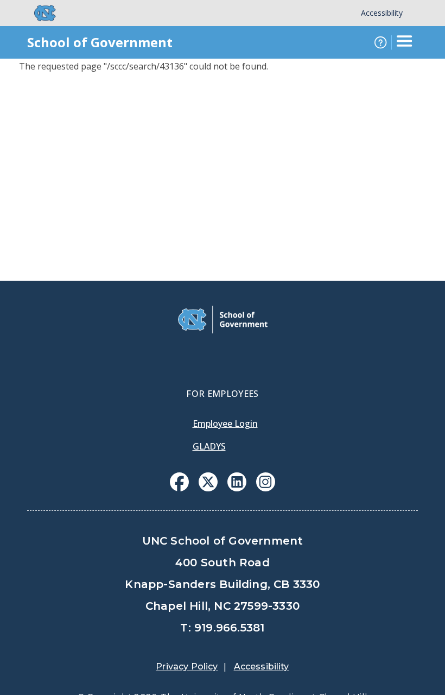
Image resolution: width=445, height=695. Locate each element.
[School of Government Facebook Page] (179, 488)
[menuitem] (179, 481)
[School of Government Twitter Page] (208, 488)
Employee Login (225, 423)
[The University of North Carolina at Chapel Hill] (38, 13)
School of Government (100, 42)
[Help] (380, 42)
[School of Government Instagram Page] (265, 488)
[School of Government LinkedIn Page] (236, 488)
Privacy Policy (187, 666)
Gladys (209, 446)
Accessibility (382, 13)
